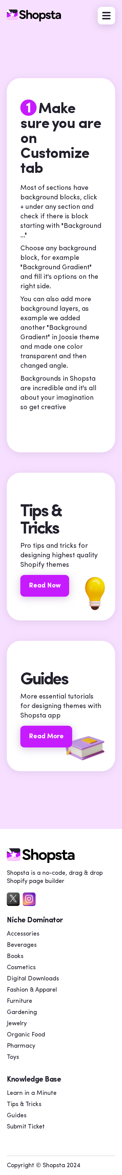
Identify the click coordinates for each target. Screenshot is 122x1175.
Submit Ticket (26, 1127)
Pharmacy (21, 1046)
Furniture (19, 1001)
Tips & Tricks (24, 1105)
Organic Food (26, 1035)
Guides (16, 1116)
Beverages (22, 945)
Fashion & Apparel (32, 990)
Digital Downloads (33, 979)
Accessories (23, 934)
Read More (46, 736)
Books (15, 957)
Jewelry (17, 1024)
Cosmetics (21, 968)
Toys (13, 1057)
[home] (41, 861)
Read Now (45, 585)
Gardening (22, 1013)
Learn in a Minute (32, 1093)
